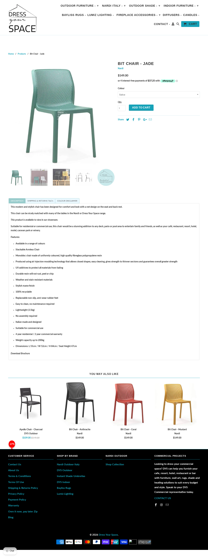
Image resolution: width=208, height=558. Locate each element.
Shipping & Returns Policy (23, 488)
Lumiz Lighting (65, 494)
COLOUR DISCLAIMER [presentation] (67, 201)
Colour (121, 88)
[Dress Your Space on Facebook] (156, 505)
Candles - (191, 15)
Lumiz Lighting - (100, 15)
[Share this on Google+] (144, 119)
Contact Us (14, 464)
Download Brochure (20, 353)
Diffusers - (172, 15)
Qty (120, 102)
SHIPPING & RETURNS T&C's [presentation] (40, 201)
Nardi (121, 68)
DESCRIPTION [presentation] (17, 201)
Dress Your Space (108, 535)
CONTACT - (162, 24)
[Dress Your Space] (22, 17)
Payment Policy (17, 499)
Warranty (13, 505)
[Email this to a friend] (149, 119)
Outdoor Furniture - (80, 5)
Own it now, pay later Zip (23, 511)
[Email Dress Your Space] (167, 505)
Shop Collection (115, 464)
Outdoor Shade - (144, 5)
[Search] (178, 24)
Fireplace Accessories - (139, 15)
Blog (10, 517)
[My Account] (173, 24)
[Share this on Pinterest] (138, 119)
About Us (13, 470)
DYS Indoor (63, 482)
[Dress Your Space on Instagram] (162, 505)
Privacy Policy (16, 494)
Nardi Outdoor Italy (68, 464)
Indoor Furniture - (181, 5)
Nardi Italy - (114, 5)
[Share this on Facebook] (133, 119)
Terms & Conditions (19, 476)
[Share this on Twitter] (127, 119)
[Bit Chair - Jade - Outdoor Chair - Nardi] (61, 113)
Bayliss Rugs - (74, 15)
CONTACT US (162, 498)
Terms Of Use (16, 482)
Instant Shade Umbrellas (71, 476)
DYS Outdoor (64, 470)
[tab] (17, 200)
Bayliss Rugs (64, 488)
